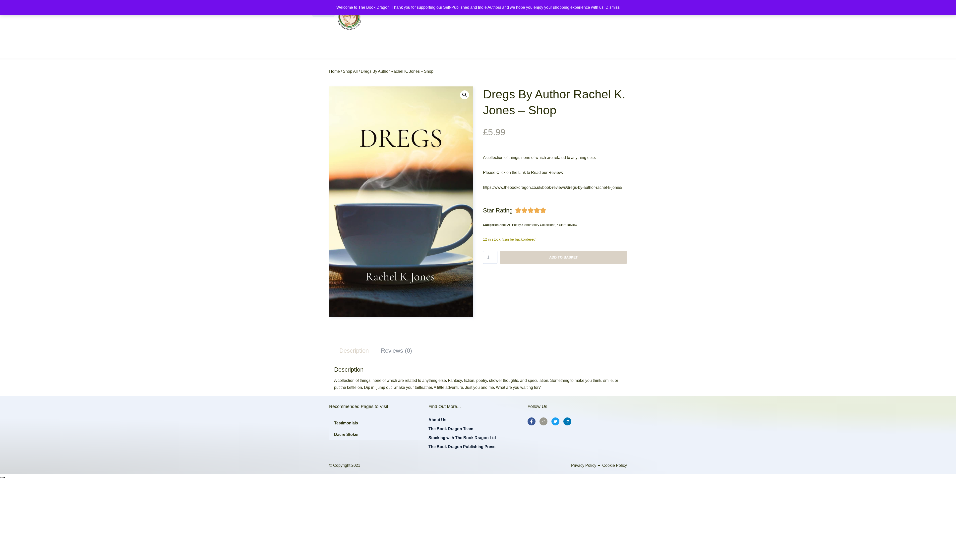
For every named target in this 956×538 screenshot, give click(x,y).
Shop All (350, 71)
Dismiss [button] (612, 7)
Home (334, 71)
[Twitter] (555, 421)
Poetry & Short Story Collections (533, 225)
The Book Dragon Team (450, 429)
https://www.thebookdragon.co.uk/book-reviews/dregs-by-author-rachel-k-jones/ (552, 187)
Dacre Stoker (346, 434)
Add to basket (563, 257)
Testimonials (346, 423)
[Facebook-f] (532, 421)
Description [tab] (354, 350)
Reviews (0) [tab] (396, 350)
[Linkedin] (567, 421)
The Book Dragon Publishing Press (461, 447)
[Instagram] (543, 421)
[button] (464, 94)
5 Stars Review (567, 225)
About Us (437, 420)
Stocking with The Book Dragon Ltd (462, 438)
